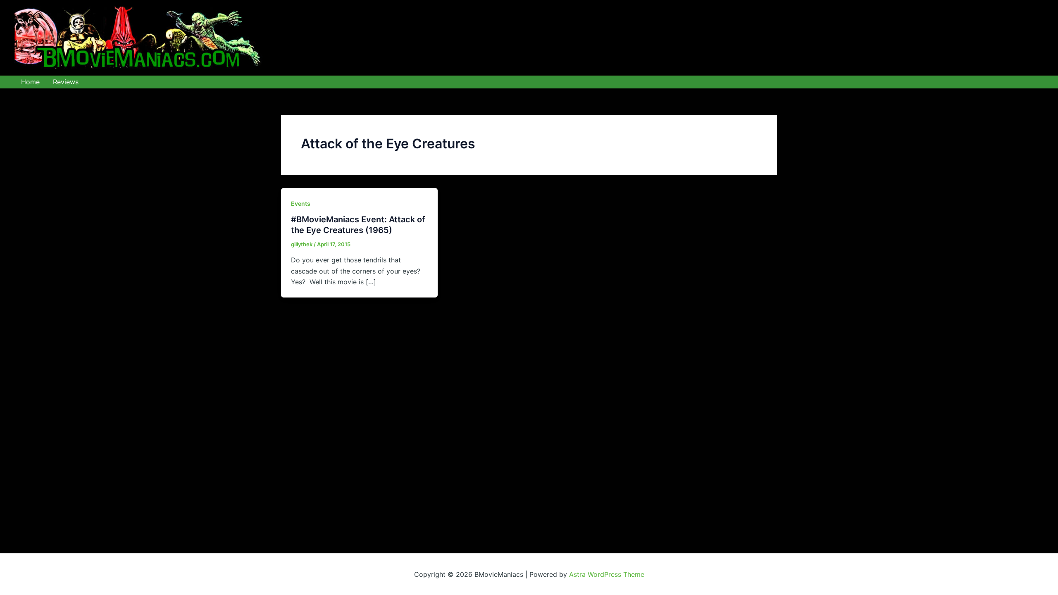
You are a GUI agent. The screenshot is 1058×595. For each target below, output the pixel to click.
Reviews (66, 82)
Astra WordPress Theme (606, 574)
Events (300, 203)
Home (30, 82)
